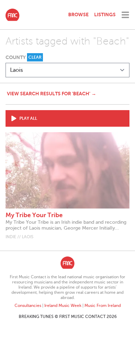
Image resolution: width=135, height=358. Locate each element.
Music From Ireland (102, 305)
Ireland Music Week (62, 305)
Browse (78, 14)
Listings (105, 14)
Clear (35, 57)
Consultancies (28, 305)
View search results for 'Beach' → (51, 93)
